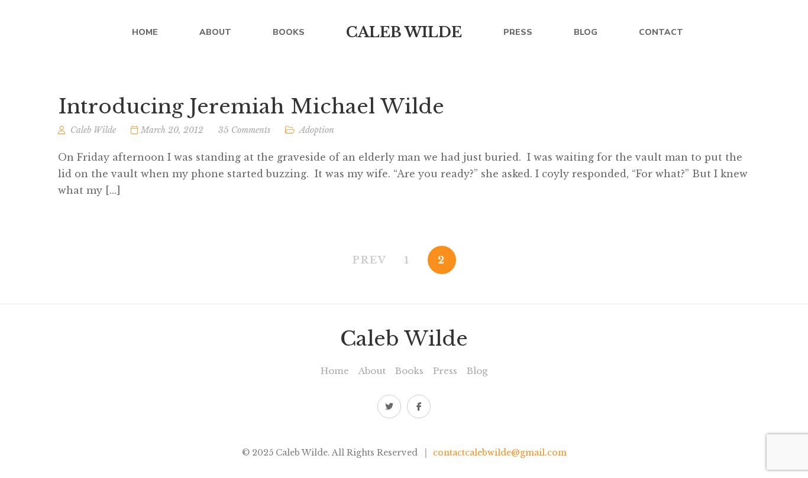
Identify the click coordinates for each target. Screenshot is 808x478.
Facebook (419, 406)
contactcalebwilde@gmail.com (500, 452)
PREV (370, 260)
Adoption (316, 130)
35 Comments (244, 130)
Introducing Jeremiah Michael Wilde (251, 106)
